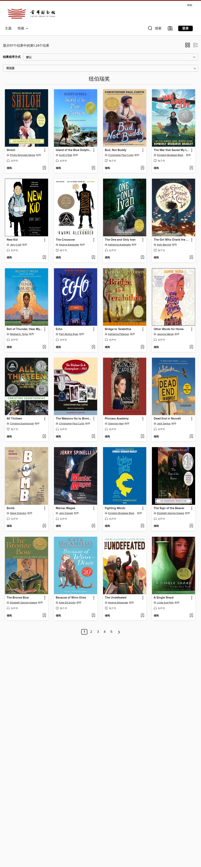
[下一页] (119, 632)
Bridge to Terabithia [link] (118, 329)
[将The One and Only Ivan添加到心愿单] (142, 257)
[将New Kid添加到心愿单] (44, 257)
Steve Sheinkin (18, 513)
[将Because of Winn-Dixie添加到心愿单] (93, 615)
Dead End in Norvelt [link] (167, 418)
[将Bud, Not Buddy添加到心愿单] (142, 168)
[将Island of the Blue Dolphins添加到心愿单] (93, 168)
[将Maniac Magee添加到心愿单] (93, 526)
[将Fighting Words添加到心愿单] (142, 526)
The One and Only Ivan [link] (120, 240)
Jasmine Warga (165, 334)
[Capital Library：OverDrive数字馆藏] (31, 13)
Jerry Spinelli (66, 513)
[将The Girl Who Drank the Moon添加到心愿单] (191, 257)
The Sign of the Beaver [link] (169, 508)
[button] (154, 29)
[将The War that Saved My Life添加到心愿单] (191, 168)
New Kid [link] (12, 240)
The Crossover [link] (65, 240)
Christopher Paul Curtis (120, 155)
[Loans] (170, 29)
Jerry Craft (15, 244)
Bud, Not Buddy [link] (115, 150)
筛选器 (10, 68)
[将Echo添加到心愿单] (93, 347)
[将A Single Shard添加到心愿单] (191, 615)
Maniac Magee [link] (65, 508)
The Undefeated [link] (115, 598)
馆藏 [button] (21, 28)
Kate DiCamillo (67, 602)
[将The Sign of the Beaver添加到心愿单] (191, 526)
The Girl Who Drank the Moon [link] (172, 240)
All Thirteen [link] (14, 418)
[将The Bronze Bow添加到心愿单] (44, 615)
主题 (8, 28)
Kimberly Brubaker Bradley (171, 155)
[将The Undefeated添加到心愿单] (142, 615)
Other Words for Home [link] (169, 329)
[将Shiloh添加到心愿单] (44, 168)
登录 (185, 28)
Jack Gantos (164, 423)
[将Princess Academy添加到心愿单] (142, 436)
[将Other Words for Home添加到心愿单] (191, 347)
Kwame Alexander (69, 244)
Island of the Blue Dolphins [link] (74, 150)
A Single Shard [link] (164, 598)
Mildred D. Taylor (19, 334)
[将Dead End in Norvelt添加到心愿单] (191, 436)
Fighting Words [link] (115, 508)
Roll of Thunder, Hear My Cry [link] (25, 329)
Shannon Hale (116, 423)
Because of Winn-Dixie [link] (71, 598)
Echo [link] (59, 329)
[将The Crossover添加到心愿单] (93, 257)
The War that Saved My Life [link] (172, 150)
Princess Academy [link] (117, 418)
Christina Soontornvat (22, 423)
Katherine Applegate (119, 244)
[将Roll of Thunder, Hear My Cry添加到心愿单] (44, 347)
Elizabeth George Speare (170, 513)
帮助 (189, 5)
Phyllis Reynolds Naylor (22, 155)
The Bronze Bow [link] (18, 598)
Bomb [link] (11, 508)
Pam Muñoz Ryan (68, 334)
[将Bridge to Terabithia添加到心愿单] (142, 347)
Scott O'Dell (65, 155)
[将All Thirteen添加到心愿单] (44, 436)
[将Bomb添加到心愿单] (44, 526)
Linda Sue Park (165, 602)
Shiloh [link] (11, 150)
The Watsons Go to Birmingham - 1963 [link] (74, 418)
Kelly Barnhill (164, 244)
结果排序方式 (12, 57)
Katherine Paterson (118, 334)
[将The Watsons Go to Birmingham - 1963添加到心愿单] (93, 436)
